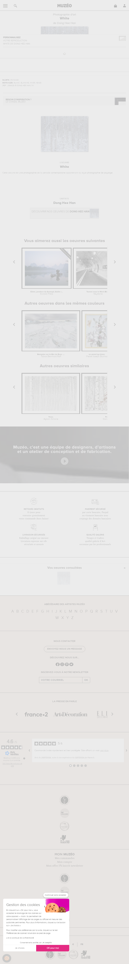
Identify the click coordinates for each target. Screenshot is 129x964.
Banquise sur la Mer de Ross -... (50, 355)
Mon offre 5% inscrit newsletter (64, 866)
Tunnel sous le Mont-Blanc (98, 293)
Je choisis (19, 948)
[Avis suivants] (126, 750)
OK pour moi (53, 948)
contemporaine (58, 173)
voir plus (104, 750)
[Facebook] (57, 666)
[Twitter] (71, 666)
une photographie (27, 173)
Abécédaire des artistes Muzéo (64, 604)
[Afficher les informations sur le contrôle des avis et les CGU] (24, 758)
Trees (51, 418)
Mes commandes (64, 858)
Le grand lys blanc (97, 355)
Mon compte (64, 862)
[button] (6, 958)
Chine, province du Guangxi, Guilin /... (46, 293)
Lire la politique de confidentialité (20, 938)
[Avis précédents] (29, 750)
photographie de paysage (99, 173)
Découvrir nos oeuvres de (60, 211)
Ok (86, 680)
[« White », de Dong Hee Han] (63, 578)
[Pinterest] (66, 666)
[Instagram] (62, 666)
